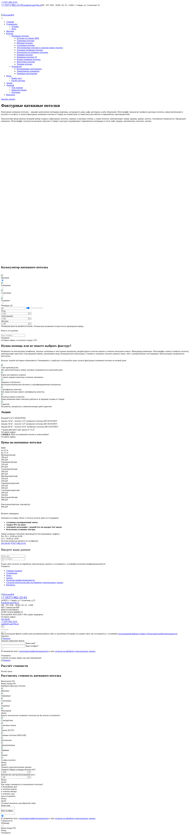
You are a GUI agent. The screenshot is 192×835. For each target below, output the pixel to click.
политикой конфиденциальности (34, 651)
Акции (9, 83)
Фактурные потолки (26, 62)
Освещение (16, 66)
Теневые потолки (24, 64)
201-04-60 (5, 543)
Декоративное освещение (28, 71)
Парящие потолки (25, 55)
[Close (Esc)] (2, 629)
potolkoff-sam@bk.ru (10, 624)
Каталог (9, 33)
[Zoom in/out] (7, 629)
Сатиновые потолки (26, 45)
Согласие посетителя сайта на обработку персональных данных (34, 582)
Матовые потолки (25, 43)
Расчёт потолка (18, 80)
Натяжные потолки (20, 36)
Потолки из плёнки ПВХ (28, 38)
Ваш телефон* (32, 646)
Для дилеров (17, 88)
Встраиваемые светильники (29, 69)
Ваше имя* (31, 643)
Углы (3, 311)
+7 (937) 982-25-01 (9, 2)
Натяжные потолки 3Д (27, 57)
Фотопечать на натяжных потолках (32, 52)
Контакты (10, 95)
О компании (11, 24)
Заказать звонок (8, 99)
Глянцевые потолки (25, 40)
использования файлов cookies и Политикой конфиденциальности (147, 634)
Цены (8, 76)
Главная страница (14, 571)
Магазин (10, 31)
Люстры (4, 321)
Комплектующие (19, 90)
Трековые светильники (27, 73)
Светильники (7, 316)
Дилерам (10, 85)
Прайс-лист (16, 78)
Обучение (15, 92)
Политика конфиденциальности (20, 580)
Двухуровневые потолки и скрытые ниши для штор (40, 48)
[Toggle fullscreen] (5, 629)
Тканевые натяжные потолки (30, 50)
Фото (13, 29)
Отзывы (15, 26)
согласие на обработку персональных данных (75, 651)
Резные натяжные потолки (28, 59)
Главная (10, 22)
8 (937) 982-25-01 (18, 543)
